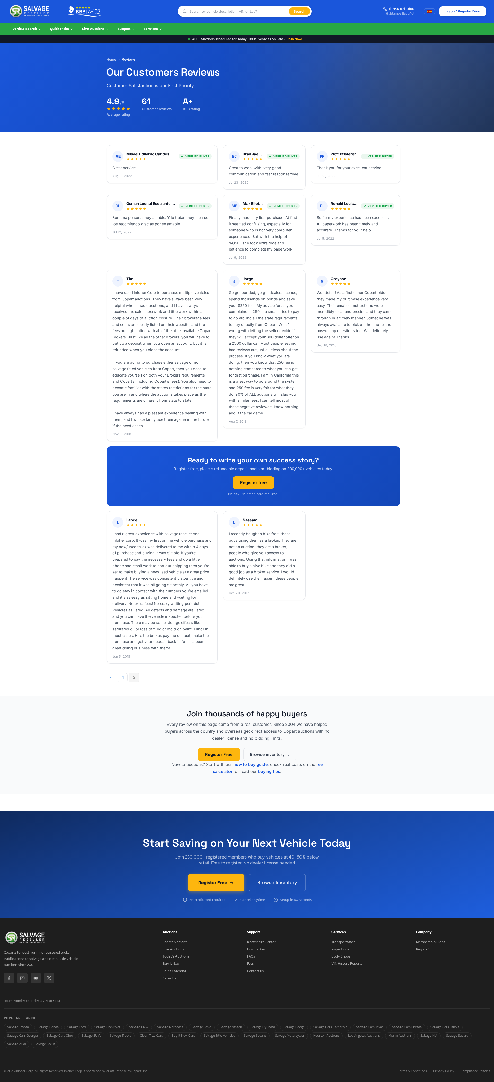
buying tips (269, 771)
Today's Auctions (176, 956)
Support (124, 28)
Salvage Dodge (294, 1027)
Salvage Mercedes (170, 1027)
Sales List (170, 978)
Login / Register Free (463, 11)
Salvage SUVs (91, 1035)
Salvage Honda (48, 1027)
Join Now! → (296, 39)
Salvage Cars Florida (407, 1027)
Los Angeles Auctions (364, 1035)
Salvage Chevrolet (107, 1027)
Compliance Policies (475, 1071)
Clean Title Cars (151, 1035)
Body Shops (340, 956)
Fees (250, 963)
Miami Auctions (400, 1035)
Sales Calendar (174, 971)
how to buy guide (250, 764)
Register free (253, 482)
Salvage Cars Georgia (22, 1035)
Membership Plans (430, 942)
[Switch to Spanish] (429, 11)
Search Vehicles (175, 942)
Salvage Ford (76, 1027)
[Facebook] (9, 978)
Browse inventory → (270, 754)
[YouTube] (36, 978)
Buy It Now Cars (183, 1035)
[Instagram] (22, 978)
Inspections (340, 949)
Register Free (219, 754)
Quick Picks (60, 28)
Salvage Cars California (330, 1027)
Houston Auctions (326, 1035)
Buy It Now (171, 963)
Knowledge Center (261, 942)
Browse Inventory (277, 882)
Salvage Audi (16, 1044)
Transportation (343, 942)
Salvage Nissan (231, 1027)
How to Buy (256, 949)
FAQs (251, 956)
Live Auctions (93, 28)
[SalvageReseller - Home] (30, 11)
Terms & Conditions (412, 1071)
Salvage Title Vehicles (219, 1035)
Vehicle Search (25, 28)
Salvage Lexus (45, 1044)
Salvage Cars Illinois (444, 1027)
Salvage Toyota (18, 1027)
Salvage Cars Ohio (60, 1035)
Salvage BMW (138, 1027)
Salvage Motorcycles (290, 1035)
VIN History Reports (346, 963)
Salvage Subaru (457, 1035)
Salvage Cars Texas (369, 1027)
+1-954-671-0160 (401, 9)
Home (111, 59)
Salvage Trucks (120, 1035)
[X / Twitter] (49, 978)
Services (151, 28)
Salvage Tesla (201, 1027)
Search (299, 11)
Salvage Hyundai (263, 1027)
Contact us (255, 971)
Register (422, 949)
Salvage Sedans (255, 1035)
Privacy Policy (443, 1071)
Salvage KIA (428, 1035)
